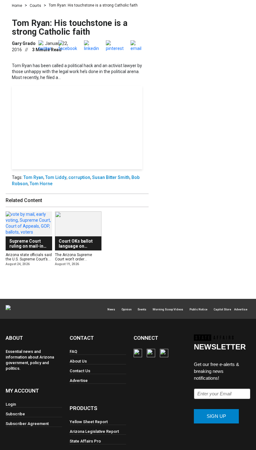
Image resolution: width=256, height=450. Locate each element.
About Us (78, 361)
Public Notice (198, 309)
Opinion (126, 309)
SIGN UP (216, 416)
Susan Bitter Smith (111, 177)
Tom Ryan (33, 177)
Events (142, 309)
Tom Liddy (55, 177)
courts (35, 5)
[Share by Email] (135, 45)
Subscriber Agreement (27, 423)
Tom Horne (41, 183)
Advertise (240, 309)
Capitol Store (222, 309)
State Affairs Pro (85, 441)
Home (17, 5)
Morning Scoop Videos (168, 309)
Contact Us (80, 370)
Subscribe (76, 139)
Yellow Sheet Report (89, 421)
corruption (79, 177)
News (111, 309)
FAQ (73, 351)
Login (99, 151)
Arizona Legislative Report (94, 431)
